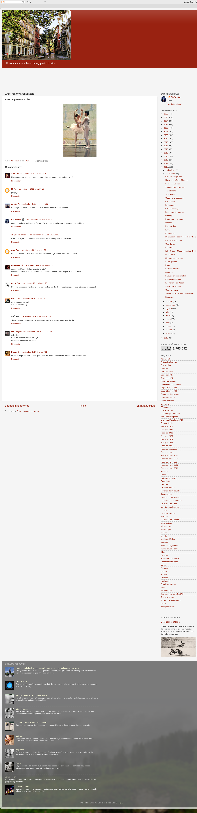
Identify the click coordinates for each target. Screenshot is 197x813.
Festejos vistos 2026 (169, 468)
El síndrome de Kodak (174, 283)
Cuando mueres (22, 786)
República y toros (168, 584)
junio (168, 316)
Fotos (163, 475)
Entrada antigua (145, 405)
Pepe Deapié (17, 265)
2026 (166, 114)
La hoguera (170, 205)
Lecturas (164, 510)
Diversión (165, 404)
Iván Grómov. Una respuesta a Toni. (180, 251)
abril (168, 323)
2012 (166, 164)
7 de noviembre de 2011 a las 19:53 (29, 189)
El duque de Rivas (173, 279)
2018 (166, 142)
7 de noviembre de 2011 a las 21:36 (38, 265)
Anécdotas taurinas (169, 362)
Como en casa (171, 290)
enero (168, 333)
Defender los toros (170, 622)
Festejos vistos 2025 (169, 465)
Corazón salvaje (172, 209)
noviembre (170, 174)
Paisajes (164, 555)
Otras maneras (22, 709)
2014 (166, 156)
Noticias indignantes (169, 546)
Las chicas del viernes (174, 212)
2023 (166, 125)
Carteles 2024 (167, 372)
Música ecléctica (168, 539)
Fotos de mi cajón (168, 478)
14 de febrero (21, 682)
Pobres (168, 265)
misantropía (166, 529)
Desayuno (169, 297)
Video (163, 604)
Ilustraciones (166, 494)
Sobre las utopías (172, 184)
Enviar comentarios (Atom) (28, 411)
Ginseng (168, 216)
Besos (18, 763)
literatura (164, 517)
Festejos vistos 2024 (169, 462)
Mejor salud (170, 255)
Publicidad (165, 581)
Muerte (164, 536)
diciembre (170, 170)
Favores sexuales (172, 269)
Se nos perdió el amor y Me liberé (179, 293)
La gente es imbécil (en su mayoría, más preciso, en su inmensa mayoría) (47, 668)
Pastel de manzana (173, 240)
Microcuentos (166, 526)
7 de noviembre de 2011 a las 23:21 (35, 316)
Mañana (168, 223)
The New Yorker (167, 597)
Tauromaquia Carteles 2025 (173, 594)
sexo (163, 587)
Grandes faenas (167, 488)
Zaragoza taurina (168, 607)
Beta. (13, 298)
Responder (16, 181)
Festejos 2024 (167, 439)
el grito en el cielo (19, 235)
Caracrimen (170, 201)
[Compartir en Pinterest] (46, 161)
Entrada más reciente (17, 405)
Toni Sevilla (170, 194)
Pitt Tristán (16, 220)
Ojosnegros (16, 332)
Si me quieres (171, 262)
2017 (166, 146)
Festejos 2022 (167, 433)
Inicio (83, 405)
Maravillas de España (170, 520)
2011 (166, 167)
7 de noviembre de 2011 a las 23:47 (38, 332)
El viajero (169, 247)
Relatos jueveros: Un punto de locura (31, 695)
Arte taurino (166, 365)
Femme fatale (167, 423)
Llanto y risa (170, 226)
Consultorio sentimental (171, 385)
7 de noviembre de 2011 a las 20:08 (33, 204)
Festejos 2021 (167, 430)
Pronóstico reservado (174, 219)
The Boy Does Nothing (175, 187)
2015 (166, 153)
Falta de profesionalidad (175, 276)
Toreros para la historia (171, 600)
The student (170, 191)
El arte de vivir (167, 410)
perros (163, 565)
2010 (166, 338)
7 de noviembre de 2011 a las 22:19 (32, 283)
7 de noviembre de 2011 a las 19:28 (31, 174)
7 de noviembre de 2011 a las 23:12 (32, 298)
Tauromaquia (166, 591)
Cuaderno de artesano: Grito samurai (31, 723)
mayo (168, 319)
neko (13, 283)
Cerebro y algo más (173, 177)
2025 (166, 117)
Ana (13, 250)
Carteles (164, 368)
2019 (166, 139)
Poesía (164, 575)
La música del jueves (170, 507)
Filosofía (164, 471)
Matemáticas (166, 523)
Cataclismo (170, 244)
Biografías (20, 750)
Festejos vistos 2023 (169, 459)
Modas (164, 533)
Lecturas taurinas (168, 513)
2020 (166, 135)
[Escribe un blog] (39, 161)
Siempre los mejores (174, 258)
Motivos (19, 736)
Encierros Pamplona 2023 (172, 420)
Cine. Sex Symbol (168, 381)
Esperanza (169, 233)
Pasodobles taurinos (169, 562)
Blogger (119, 803)
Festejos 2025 (167, 443)
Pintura (164, 571)
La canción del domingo (171, 497)
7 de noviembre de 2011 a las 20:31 (40, 220)
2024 (166, 121)
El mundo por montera (170, 413)
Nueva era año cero (169, 549)
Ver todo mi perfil (175, 104)
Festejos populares (169, 449)
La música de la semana (171, 501)
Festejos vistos (167, 452)
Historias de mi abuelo (170, 491)
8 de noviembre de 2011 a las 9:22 (32, 352)
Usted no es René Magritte (176, 180)
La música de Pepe (169, 504)
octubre (169, 302)
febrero (169, 330)
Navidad (164, 542)
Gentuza (164, 484)
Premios (164, 578)
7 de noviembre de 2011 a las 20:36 (43, 235)
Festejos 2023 (167, 436)
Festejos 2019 (167, 426)
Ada (13, 174)
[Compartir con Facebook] (44, 161)
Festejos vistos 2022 (169, 455)
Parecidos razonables (170, 559)
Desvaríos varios (168, 397)
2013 (166, 160)
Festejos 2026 (167, 446)
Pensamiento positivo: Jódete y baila (180, 237)
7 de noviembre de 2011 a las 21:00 (31, 250)
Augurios (169, 272)
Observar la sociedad (174, 198)
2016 (166, 149)
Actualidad (165, 359)
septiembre (171, 305)
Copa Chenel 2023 (169, 388)
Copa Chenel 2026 (169, 391)
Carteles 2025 (167, 375)
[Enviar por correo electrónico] (36, 161)
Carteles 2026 (167, 378)
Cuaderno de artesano (170, 394)
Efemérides (165, 407)
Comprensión (10, 777)
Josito (14, 204)
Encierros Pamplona (169, 417)
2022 (166, 128)
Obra (163, 552)
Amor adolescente (173, 286)
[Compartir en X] (41, 161)
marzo (169, 326)
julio (168, 312)
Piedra (14, 352)
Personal (164, 568)
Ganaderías (166, 481)
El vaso (168, 230)
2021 (166, 132)
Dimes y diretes (167, 401)
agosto (169, 309)
